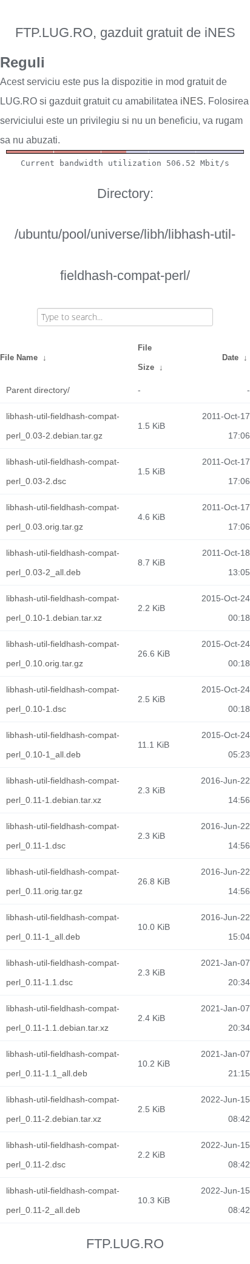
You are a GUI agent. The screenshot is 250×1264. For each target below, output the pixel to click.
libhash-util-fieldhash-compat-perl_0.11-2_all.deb (63, 1200)
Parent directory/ (38, 390)
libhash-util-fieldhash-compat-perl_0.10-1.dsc (63, 699)
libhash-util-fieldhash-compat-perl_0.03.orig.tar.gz (63, 516)
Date (230, 357)
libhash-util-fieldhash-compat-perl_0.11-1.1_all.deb (63, 1063)
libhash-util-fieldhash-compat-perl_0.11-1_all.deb (63, 926)
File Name (19, 357)
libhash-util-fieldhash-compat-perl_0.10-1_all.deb (63, 744)
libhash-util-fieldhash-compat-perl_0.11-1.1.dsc (63, 972)
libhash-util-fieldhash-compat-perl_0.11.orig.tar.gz (63, 881)
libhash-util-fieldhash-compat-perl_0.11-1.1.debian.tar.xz (63, 1018)
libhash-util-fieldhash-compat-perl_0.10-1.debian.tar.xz (63, 608)
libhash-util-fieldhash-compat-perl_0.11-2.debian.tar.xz (63, 1109)
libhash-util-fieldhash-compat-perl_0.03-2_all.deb (63, 562)
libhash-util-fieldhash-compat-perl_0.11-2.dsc (63, 1154)
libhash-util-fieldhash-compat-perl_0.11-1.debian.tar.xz (63, 790)
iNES (191, 101)
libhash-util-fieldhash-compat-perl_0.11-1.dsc (63, 835)
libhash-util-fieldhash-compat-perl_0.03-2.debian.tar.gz (63, 425)
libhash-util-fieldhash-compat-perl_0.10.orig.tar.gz (63, 653)
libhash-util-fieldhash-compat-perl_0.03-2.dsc (63, 471)
